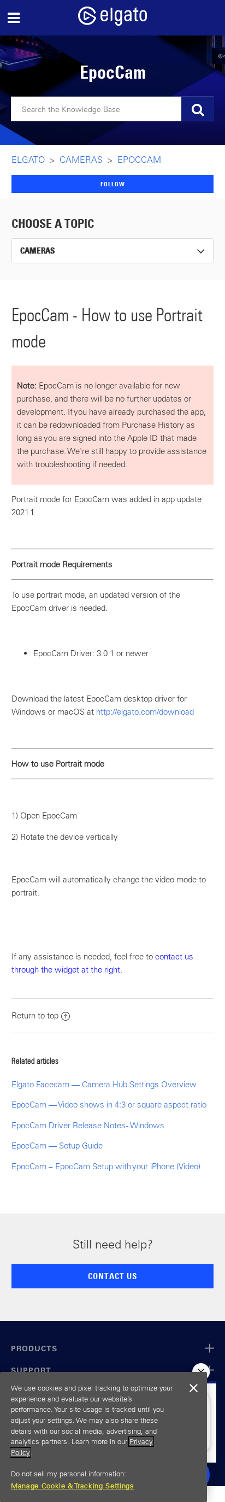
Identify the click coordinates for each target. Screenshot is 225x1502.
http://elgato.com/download (145, 711)
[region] (103, 1437)
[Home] (112, 22)
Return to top (34, 1015)
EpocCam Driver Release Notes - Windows (87, 1125)
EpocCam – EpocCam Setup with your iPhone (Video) (105, 1166)
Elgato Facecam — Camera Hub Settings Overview (104, 1084)
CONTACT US (112, 1276)
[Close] (193, 1388)
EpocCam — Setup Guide (57, 1145)
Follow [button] (112, 183)
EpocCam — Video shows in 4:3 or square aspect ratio (108, 1104)
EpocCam (139, 159)
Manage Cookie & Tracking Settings (72, 1486)
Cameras (81, 159)
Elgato (28, 159)
